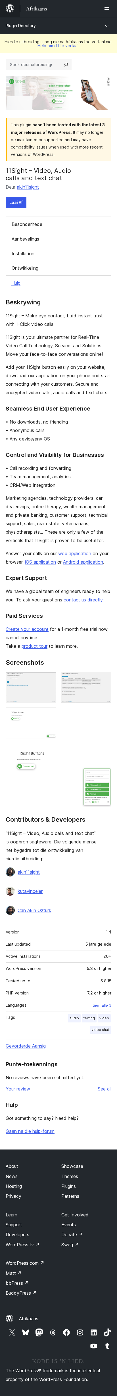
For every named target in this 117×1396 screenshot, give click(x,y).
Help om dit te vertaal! (58, 45)
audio (74, 1018)
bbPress (17, 1283)
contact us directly (83, 600)
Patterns (70, 1196)
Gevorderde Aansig (26, 1046)
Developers (17, 1234)
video (104, 1018)
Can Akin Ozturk (34, 910)
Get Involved (75, 1215)
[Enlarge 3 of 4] (48, 715)
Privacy (13, 1196)
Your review (18, 1089)
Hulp (15, 283)
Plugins (68, 1186)
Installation (23, 253)
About (12, 1166)
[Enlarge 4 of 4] (103, 750)
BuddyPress (21, 1293)
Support (14, 1224)
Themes (69, 1176)
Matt (14, 1273)
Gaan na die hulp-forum (30, 1131)
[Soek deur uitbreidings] (66, 64)
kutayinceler (30, 891)
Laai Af (16, 202)
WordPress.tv (22, 1244)
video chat (100, 1030)
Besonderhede (27, 224)
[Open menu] (108, 8)
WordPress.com (25, 1263)
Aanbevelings (25, 239)
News (12, 1176)
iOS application (40, 562)
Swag (70, 1244)
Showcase (72, 1166)
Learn (11, 1215)
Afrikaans (28, 1318)
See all (104, 1089)
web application (74, 553)
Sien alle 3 (102, 1005)
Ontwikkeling (25, 268)
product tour (34, 646)
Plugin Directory (21, 25)
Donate (72, 1234)
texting (89, 1018)
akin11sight (28, 187)
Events (68, 1224)
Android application (83, 562)
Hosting (14, 1186)
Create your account (27, 629)
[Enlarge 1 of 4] (48, 679)
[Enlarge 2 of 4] (103, 679)
